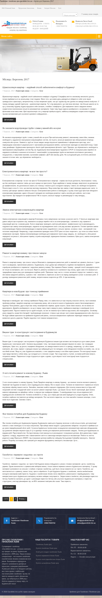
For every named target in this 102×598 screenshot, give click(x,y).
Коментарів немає (22, 91)
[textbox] (70, 15)
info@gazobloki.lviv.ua (86, 24)
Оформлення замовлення (26, 8)
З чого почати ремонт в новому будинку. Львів (25, 373)
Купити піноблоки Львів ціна (46, 548)
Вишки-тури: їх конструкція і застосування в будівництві (29, 332)
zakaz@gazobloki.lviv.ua (87, 26)
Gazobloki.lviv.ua (14, 592)
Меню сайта (6, 36)
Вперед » (22, 499)
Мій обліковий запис (8, 8)
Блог (59, 8)
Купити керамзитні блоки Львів (47, 556)
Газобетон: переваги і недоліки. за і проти (22, 454)
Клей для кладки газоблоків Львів (49, 552)
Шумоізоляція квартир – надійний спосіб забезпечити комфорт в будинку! (38, 87)
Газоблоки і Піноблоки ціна (90, 592)
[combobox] (70, 14)
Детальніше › (9, 120)
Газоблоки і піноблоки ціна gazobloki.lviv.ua (16, 1)
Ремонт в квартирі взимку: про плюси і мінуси (24, 253)
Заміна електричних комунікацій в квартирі (23, 210)
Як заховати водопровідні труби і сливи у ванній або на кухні (31, 128)
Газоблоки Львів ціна (43, 544)
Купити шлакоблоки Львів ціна (47, 563)
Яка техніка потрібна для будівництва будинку (24, 414)
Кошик (39, 8)
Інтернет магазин (49, 8)
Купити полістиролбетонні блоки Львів (50, 559)
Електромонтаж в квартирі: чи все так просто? (24, 171)
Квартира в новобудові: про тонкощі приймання (25, 291)
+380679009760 (61, 26)
